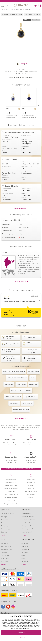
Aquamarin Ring (6, 549)
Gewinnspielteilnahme (11, 489)
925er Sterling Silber (9, 148)
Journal (30, 498)
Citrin (23, 556)
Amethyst (25, 546)
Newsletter (31, 495)
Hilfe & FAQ (11, 501)
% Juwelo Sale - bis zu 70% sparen (21, 390)
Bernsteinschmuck (28, 523)
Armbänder (4, 520)
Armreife (4, 523)
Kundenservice (11, 479)
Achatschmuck (26, 514)
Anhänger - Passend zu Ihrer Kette (17, 378)
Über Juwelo (31, 479)
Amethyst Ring (6, 546)
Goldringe (4, 532)
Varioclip (5, 153)
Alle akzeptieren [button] (21, 633)
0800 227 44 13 (11, 462)
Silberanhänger (14, 403)
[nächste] (38, 105)
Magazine (31, 489)
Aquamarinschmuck (28, 520)
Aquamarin (25, 549)
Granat (24, 559)
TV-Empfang (11, 492)
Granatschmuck (27, 532)
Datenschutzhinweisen (22, 628)
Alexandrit (25, 543)
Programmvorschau (31, 492)
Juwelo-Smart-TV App (11, 495)
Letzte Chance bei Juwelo (21, 409)
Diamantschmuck (27, 529)
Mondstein (25, 562)
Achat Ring (4, 543)
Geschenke (28, 14)
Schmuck (5, 14)
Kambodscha (26, 200)
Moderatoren (31, 482)
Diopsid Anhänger (27, 403)
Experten (31, 486)
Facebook (3, 607)
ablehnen (20, 625)
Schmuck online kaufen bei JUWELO (14, 372)
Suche (39, 9)
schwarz (5, 180)
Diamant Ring (5, 556)
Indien (24, 180)
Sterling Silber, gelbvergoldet (27, 143)
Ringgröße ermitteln (11, 504)
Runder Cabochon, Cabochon (9, 174)
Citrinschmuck (26, 526)
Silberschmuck (9, 384)
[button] (2, 5)
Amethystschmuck (28, 517)
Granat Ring (5, 559)
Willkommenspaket (11, 486)
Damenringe (5, 526)
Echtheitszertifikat (11, 482)
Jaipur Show (26, 153)
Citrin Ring (4, 552)
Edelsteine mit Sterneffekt (13, 397)
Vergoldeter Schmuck (30, 397)
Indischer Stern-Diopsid (30, 164)
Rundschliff (26, 195)
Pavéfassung (7, 200)
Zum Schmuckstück (20, 208)
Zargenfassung (27, 173)
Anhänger (4, 517)
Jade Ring (4, 562)
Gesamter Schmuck (7, 514)
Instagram (13, 607)
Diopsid (5, 164)
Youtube (8, 607)
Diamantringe (5, 529)
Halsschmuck (33, 384)
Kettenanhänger (21, 384)
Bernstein (25, 552)
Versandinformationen (11, 498)
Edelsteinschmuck (16, 14)
